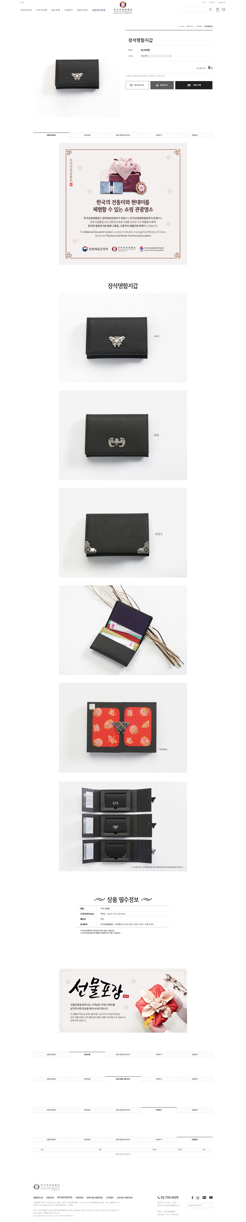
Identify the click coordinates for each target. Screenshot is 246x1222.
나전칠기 (68, 10)
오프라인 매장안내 (125, 1197)
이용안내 (50, 1197)
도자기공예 (41, 10)
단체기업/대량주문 (94, 1197)
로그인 (204, 2)
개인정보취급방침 (64, 1197)
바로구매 (197, 85)
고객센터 (110, 1197)
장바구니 (164, 85)
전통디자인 (82, 10)
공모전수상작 (98, 10)
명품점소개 (38, 1197)
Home (182, 26)
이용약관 (79, 1197)
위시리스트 (139, 85)
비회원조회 (221, 2)
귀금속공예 (25, 10)
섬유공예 (55, 10)
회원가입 (212, 2)
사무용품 (199, 26)
